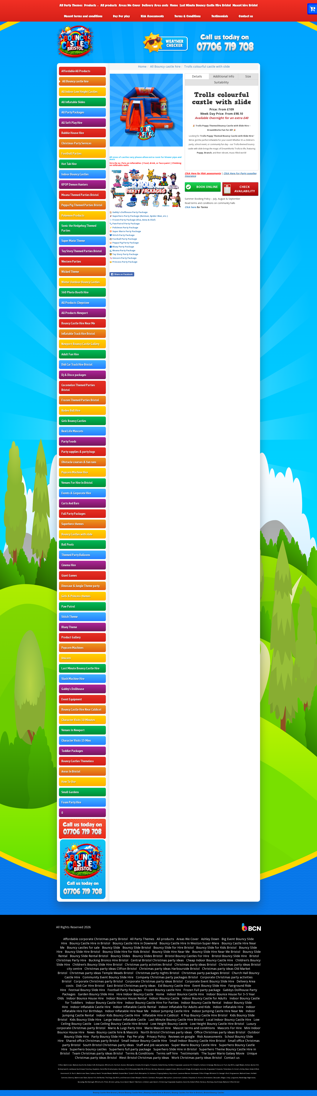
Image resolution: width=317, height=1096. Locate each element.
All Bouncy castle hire (75, 81)
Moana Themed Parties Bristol (80, 195)
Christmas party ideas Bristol (195, 964)
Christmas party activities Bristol (148, 964)
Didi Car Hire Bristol (90, 986)
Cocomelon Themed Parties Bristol (78, 387)
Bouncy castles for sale (83, 947)
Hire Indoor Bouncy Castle (134, 994)
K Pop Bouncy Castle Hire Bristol (204, 1015)
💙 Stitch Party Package (122, 235)
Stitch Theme (69, 617)
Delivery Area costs (155, 5)
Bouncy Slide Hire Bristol (82, 952)
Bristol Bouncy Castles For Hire (187, 956)
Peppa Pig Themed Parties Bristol (81, 205)
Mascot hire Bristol (245, 5)
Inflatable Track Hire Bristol (78, 333)
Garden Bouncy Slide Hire (96, 994)
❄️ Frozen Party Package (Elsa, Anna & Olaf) (132, 219)
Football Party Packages (124, 990)
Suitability (221, 82)
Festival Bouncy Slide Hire (87, 990)
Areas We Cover (129, 5)
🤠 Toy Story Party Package (123, 254)
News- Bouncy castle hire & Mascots (112, 1032)
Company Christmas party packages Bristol (167, 977)
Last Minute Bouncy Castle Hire (80, 668)
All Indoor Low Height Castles (79, 92)
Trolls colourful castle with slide (207, 66)
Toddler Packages (72, 751)
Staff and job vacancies (152, 1045)
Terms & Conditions (188, 16)
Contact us (246, 16)
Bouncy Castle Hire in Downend (135, 943)
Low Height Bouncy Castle (168, 1024)
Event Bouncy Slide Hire (209, 986)
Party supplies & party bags (78, 452)
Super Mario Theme (73, 241)
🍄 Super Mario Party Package (125, 231)
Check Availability (244, 189)
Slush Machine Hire (72, 678)
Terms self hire (167, 1053)
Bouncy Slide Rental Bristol (89, 956)
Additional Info (223, 76)
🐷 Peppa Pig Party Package (124, 242)
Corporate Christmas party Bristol (98, 981)
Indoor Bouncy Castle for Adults (204, 998)
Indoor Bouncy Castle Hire (104, 1003)
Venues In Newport (73, 730)
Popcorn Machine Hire (74, 472)
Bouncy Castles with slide (76, 534)
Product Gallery (71, 637)
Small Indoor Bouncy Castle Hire (144, 1041)
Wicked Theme (70, 272)
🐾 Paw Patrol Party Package (124, 223)
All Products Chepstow (75, 302)
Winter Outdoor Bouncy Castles (80, 282)
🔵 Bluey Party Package (121, 246)
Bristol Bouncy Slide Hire (229, 956)
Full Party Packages (73, 513)
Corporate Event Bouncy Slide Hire (209, 981)
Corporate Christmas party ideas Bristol (154, 981)
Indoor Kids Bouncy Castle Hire (118, 1015)
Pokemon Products (72, 215)
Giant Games (69, 575)
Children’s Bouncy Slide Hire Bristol (97, 964)
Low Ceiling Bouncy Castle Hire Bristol (121, 1024)
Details (197, 76)
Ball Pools (67, 544)
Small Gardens (70, 792)
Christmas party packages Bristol (205, 973)
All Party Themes (70, 5)
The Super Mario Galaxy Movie (222, 1053)
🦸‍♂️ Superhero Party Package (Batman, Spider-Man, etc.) (138, 216)
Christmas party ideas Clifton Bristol (111, 969)
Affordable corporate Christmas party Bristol (95, 939)
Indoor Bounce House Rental (126, 998)
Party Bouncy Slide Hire (107, 1036)
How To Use (68, 782)
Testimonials (219, 16)
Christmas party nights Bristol (157, 973)
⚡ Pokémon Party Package (123, 227)
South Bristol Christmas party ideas (108, 1045)
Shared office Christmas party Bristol (92, 1041)
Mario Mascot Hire (157, 1028)
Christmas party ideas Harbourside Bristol (169, 969)
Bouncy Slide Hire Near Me (171, 952)
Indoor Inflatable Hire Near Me (126, 1011)
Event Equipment (71, 699)
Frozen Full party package (201, 990)
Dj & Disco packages (73, 375)
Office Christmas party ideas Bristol (219, 1032)
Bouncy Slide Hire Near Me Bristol (216, 952)
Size (248, 76)
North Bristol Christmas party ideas (166, 1032)
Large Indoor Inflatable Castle (125, 1019)
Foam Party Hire (71, 802)
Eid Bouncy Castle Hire (174, 986)
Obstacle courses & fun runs (78, 462)
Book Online (207, 187)
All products (108, 5)
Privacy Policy (156, 1036)
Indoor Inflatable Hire (228, 1007)
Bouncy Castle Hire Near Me (78, 323)
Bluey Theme (69, 627)
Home (174, 5)
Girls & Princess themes (75, 596)
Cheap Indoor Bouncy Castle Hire (209, 960)
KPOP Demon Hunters (74, 184)
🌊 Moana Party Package (122, 250)
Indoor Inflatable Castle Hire (90, 1007)
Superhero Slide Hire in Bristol (175, 1049)
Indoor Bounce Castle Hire (185, 994)
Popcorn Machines (72, 648)
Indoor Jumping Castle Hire (170, 1011)
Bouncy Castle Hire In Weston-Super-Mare (189, 943)
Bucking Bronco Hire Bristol (108, 960)
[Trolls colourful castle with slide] (146, 110)
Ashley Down (210, 939)
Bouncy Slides (120, 956)
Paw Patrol (68, 606)
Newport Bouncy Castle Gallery (80, 344)
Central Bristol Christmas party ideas (157, 960)
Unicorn (66, 658)
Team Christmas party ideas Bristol (97, 1053)
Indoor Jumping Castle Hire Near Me (217, 1011)
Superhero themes (72, 524)
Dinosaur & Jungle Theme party (80, 586)
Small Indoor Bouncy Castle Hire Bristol (197, 1041)
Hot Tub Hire (69, 164)
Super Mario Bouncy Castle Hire (193, 1045)
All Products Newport (74, 313)
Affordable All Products (75, 71)
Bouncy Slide (111, 947)
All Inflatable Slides (73, 102)
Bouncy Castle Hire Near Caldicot (81, 709)
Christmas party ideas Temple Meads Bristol (101, 973)
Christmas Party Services (76, 143)
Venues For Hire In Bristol (76, 482)
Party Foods (68, 441)
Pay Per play (121, 16)
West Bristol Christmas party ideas (144, 1058)
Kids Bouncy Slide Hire (85, 1019)
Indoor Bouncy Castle (164, 998)
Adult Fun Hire (70, 354)
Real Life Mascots (72, 431)
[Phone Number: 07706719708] (225, 47)
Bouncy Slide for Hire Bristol (173, 947)
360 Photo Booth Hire (74, 292)
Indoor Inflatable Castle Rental (134, 1007)
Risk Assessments (152, 16)
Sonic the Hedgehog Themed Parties (78, 228)
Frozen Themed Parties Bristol (80, 400)
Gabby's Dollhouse (72, 689)
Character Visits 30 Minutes (78, 720)
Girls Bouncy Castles (73, 421)
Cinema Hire (68, 565)
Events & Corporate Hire (76, 493)
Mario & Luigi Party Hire (125, 1028)
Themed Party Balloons (75, 555)
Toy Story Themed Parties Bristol (81, 251)
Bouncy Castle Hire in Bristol (90, 943)
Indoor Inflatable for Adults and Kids (184, 1007)
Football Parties (71, 153)
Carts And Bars (70, 503)
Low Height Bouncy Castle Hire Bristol (217, 1024)
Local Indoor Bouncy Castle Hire (228, 1019)
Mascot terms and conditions (83, 16)
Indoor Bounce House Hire (85, 998)
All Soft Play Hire (71, 122)
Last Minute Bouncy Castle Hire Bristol (205, 5)
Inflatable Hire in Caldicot (160, 1015)
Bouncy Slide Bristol (137, 947)
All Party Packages (72, 112)
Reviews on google (181, 1036)
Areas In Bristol (70, 771)
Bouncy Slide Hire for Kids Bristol (126, 952)
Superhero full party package (130, 1049)
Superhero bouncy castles (88, 1049)
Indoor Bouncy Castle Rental (201, 1003)
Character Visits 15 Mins (76, 740)
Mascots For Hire (229, 1028)
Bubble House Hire (72, 133)
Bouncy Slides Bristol (147, 956)
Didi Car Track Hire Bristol (76, 364)
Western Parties (71, 261)
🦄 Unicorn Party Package (123, 258)
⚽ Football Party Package (123, 239)
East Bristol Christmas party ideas (131, 986)
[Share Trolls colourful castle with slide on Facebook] (146, 274)
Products (90, 5)
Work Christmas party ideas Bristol (197, 1058)
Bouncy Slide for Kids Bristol (216, 947)
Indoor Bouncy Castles (75, 174)
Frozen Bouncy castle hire (162, 990)
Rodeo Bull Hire (70, 410)
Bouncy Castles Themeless (77, 761)
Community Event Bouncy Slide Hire (108, 977)
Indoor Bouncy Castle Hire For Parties (151, 1003)
